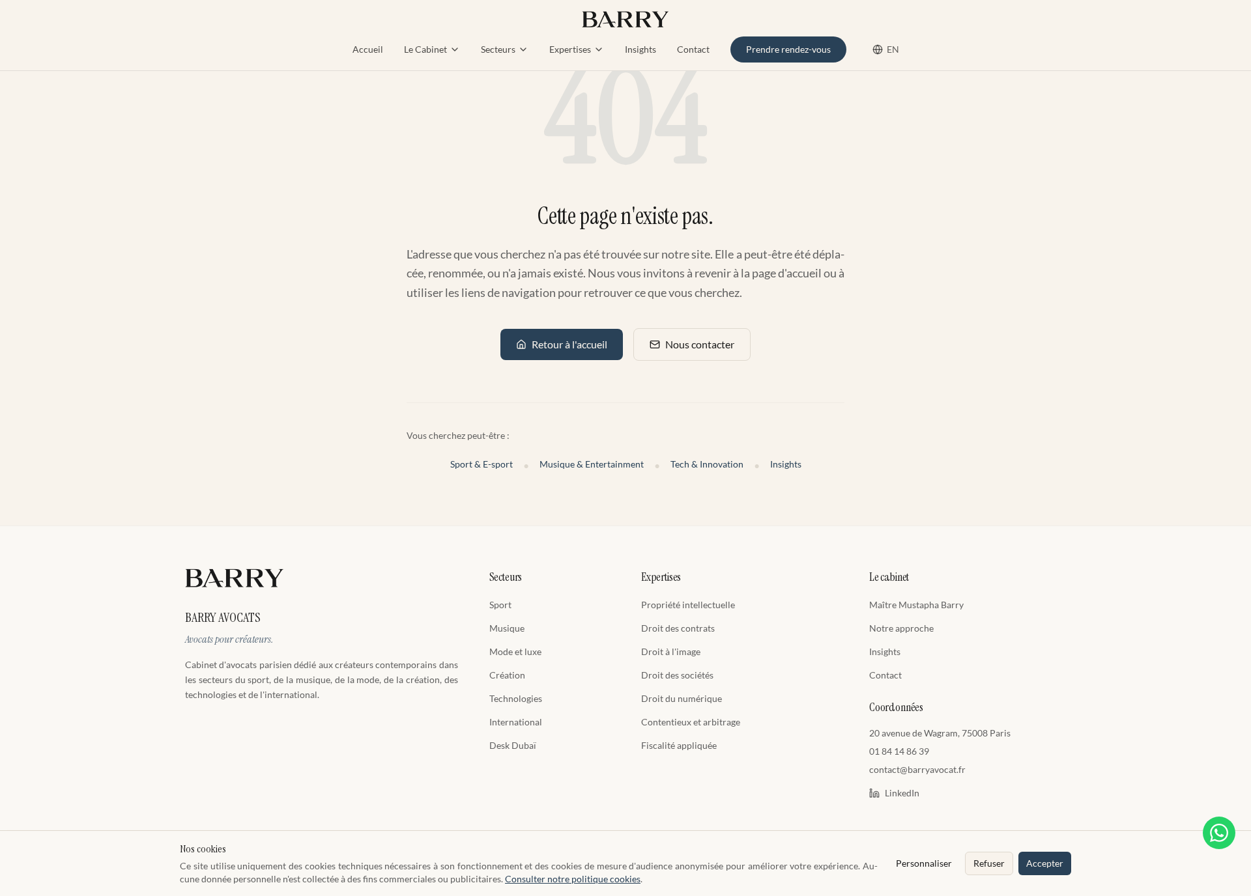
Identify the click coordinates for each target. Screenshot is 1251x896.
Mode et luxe (515, 651)
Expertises (570, 49)
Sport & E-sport (481, 463)
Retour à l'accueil (569, 344)
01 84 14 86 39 (899, 751)
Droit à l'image (670, 651)
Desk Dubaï (512, 745)
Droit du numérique (681, 698)
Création (507, 674)
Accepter (1044, 863)
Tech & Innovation (706, 463)
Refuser (989, 863)
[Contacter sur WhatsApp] (1219, 833)
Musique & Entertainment (591, 463)
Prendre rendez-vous (788, 49)
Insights (640, 49)
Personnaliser (924, 863)
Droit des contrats (678, 628)
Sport (500, 604)
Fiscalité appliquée (679, 745)
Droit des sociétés (677, 674)
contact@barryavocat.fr (917, 769)
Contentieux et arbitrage (690, 721)
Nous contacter (699, 344)
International (515, 721)
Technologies (515, 698)
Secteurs (498, 49)
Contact (693, 49)
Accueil (367, 49)
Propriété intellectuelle (688, 604)
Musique (507, 628)
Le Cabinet (425, 49)
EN (893, 49)
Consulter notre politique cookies (572, 878)
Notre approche (901, 628)
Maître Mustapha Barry (916, 604)
